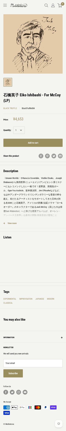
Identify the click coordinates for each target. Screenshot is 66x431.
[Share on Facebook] (41, 156)
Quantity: (7, 130)
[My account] (53, 5)
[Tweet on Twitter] (53, 156)
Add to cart (33, 142)
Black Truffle (10, 108)
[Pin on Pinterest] (47, 156)
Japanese (39, 299)
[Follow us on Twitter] (12, 392)
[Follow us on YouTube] (25, 392)
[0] (60, 5)
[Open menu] (5, 5)
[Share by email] (60, 156)
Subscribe (13, 373)
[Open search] (46, 5)
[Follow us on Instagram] (18, 392)
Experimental (9, 299)
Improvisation (25, 299)
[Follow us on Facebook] (5, 392)
